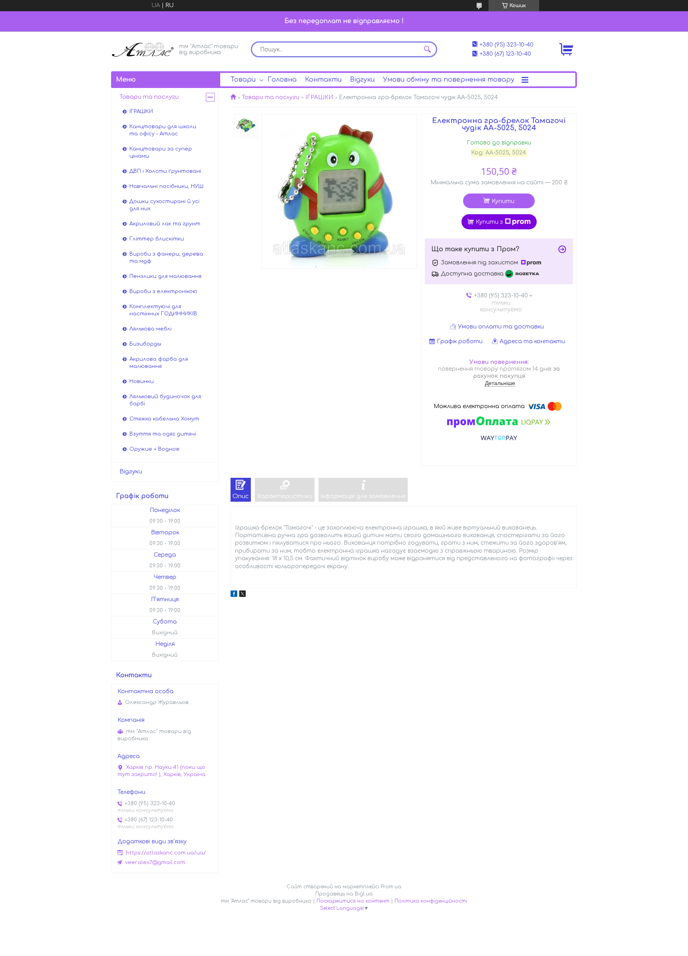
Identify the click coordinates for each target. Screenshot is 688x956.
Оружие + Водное (154, 449)
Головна (282, 79)
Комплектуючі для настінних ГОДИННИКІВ (163, 310)
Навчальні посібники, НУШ (166, 186)
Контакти (323, 79)
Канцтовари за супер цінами (160, 152)
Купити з (489, 222)
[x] (242, 595)
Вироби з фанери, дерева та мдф (166, 257)
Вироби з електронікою (163, 291)
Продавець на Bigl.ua (344, 894)
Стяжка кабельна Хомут (164, 419)
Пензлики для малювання (165, 276)
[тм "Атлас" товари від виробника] (143, 49)
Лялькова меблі (150, 329)
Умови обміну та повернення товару (448, 79)
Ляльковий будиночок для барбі (165, 400)
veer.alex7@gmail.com (155, 862)
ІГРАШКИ (319, 97)
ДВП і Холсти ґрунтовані (165, 171)
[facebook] (234, 595)
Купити (503, 201)
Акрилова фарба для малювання (158, 362)
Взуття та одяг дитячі (162, 434)
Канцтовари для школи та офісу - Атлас (162, 130)
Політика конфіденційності (431, 901)
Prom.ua (391, 887)
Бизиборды (145, 344)
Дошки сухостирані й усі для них (164, 205)
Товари (243, 79)
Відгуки (362, 79)
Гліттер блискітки (156, 239)
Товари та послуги (270, 97)
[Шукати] (427, 49)
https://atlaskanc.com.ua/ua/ (166, 853)
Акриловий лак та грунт (164, 224)
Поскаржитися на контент (353, 901)
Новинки (141, 381)
